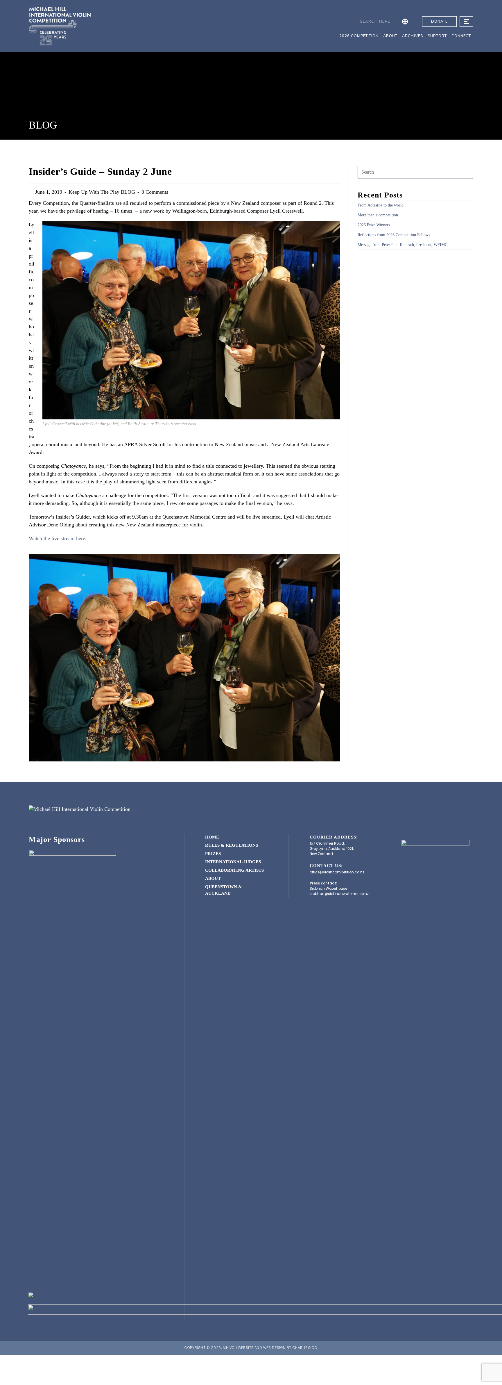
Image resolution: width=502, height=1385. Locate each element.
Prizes (213, 853)
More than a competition (378, 215)
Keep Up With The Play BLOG (102, 192)
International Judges (233, 861)
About (213, 878)
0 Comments (154, 192)
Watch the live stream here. (58, 538)
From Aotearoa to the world (381, 205)
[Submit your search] (354, 21)
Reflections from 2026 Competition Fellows (394, 235)
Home (212, 837)
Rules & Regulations (231, 845)
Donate (439, 21)
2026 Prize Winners (374, 225)
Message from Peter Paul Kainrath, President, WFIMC (402, 245)
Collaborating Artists (234, 870)
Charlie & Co (305, 1347)
